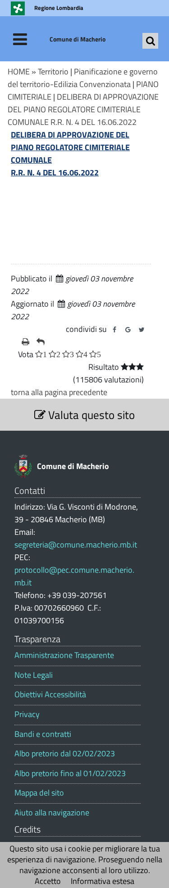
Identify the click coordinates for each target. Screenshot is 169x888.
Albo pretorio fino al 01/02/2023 (70, 773)
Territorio (53, 71)
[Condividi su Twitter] (141, 330)
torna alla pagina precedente (59, 392)
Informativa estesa (102, 881)
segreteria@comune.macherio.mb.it (75, 544)
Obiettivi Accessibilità (50, 694)
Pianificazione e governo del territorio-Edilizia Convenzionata (83, 77)
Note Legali (33, 675)
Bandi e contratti (42, 734)
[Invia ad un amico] (40, 342)
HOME (19, 71)
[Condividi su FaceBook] (114, 330)
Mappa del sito (39, 793)
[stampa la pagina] (25, 342)
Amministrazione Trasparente (64, 655)
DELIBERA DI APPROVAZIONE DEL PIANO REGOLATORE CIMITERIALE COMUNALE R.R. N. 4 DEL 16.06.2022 (83, 109)
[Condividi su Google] (128, 330)
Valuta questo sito (90, 414)
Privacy (27, 714)
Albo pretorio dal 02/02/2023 (64, 754)
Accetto (48, 881)
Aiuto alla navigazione (51, 813)
